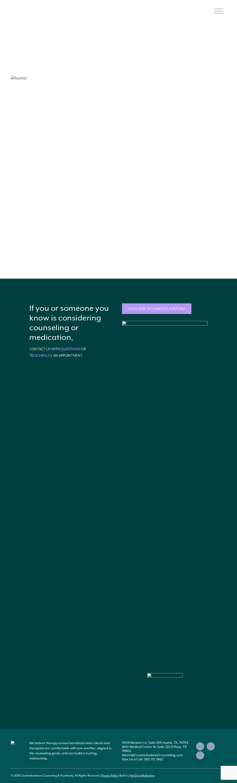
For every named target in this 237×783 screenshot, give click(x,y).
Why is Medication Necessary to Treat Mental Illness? (57, 93)
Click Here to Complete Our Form (156, 309)
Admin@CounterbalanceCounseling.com (152, 755)
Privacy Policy (109, 775)
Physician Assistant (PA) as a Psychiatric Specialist (54, 194)
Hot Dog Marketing (142, 775)
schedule (44, 355)
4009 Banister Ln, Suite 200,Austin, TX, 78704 (155, 742)
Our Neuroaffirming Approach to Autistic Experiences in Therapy (68, 219)
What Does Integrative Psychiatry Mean (46, 169)
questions (71, 349)
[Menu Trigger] (218, 11)
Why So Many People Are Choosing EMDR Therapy (55, 144)
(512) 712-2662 (153, 759)
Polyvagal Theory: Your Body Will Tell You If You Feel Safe (61, 118)
